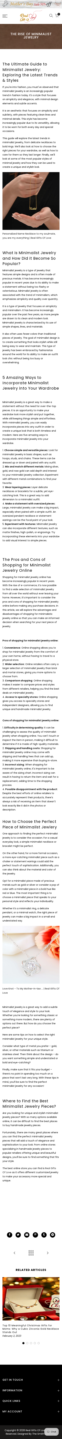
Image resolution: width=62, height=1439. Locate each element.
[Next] (56, 1300)
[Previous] (6, 1300)
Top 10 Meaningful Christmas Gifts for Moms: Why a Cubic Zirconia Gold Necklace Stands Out (30, 1329)
